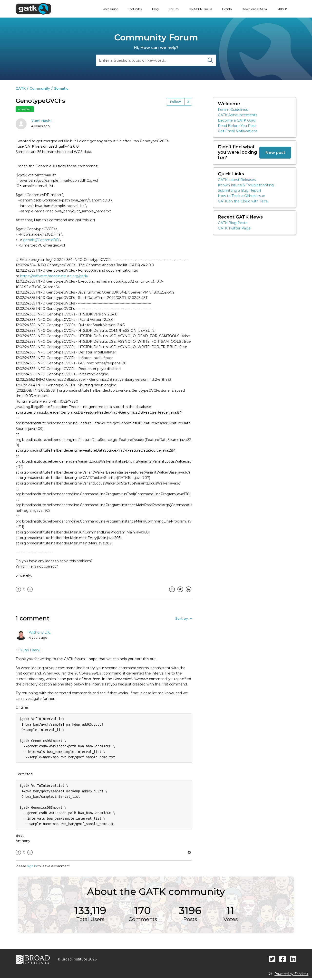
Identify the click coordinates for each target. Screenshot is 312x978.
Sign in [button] (282, 8)
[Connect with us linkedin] (293, 959)
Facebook (172, 593)
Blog (155, 9)
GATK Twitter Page (234, 228)
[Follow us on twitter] (272, 959)
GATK (21, 88)
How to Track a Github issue (241, 196)
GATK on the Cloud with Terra (243, 201)
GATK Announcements (237, 115)
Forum (174, 9)
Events (227, 9)
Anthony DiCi (40, 632)
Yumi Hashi (41, 121)
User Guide (110, 9)
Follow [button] (175, 102)
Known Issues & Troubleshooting (246, 185)
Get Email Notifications (237, 131)
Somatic (61, 88)
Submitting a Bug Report (239, 190)
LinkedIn (188, 593)
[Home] (33, 8)
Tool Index (135, 9)
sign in (32, 866)
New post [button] (275, 152)
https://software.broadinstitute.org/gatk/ (54, 276)
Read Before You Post (237, 125)
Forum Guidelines (233, 109)
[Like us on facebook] (282, 959)
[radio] (18, 589)
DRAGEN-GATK (200, 9)
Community (40, 88)
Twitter (180, 593)
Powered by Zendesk (291, 974)
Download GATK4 (254, 9)
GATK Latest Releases (237, 180)
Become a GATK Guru (236, 120)
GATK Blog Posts (232, 223)
